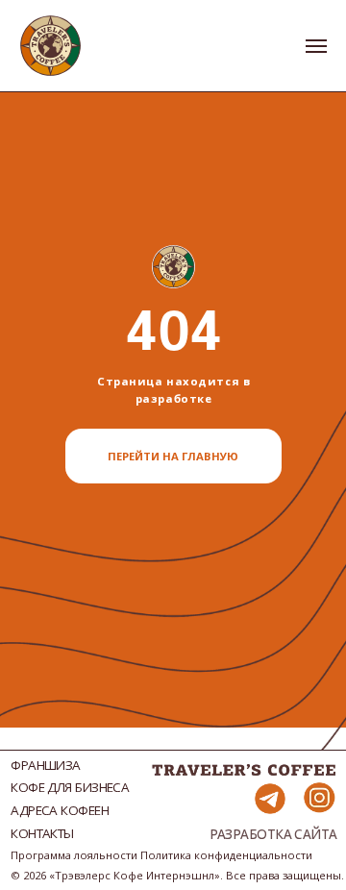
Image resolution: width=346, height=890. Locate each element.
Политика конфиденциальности (226, 855)
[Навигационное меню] (316, 46)
